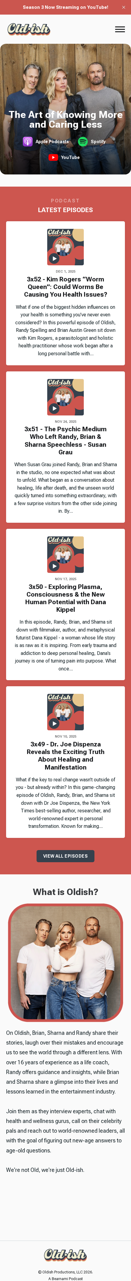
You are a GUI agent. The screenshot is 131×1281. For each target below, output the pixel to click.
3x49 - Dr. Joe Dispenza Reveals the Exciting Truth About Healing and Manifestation (65, 756)
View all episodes (65, 856)
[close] (124, 7)
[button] (120, 29)
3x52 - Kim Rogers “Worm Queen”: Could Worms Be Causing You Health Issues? (65, 287)
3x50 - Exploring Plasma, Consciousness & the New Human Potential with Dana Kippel (65, 598)
